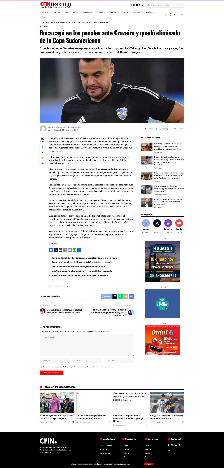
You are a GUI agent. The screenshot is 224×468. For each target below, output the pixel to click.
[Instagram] (140, 5)
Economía (159, 208)
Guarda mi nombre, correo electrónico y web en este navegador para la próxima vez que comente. (78, 367)
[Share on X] (160, 129)
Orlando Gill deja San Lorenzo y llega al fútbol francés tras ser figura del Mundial (56, 417)
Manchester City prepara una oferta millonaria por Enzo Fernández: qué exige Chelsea (128, 418)
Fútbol (45, 26)
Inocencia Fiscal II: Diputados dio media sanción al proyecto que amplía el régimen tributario (169, 175)
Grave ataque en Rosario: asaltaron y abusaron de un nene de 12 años (169, 188)
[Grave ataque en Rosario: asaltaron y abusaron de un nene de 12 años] (146, 189)
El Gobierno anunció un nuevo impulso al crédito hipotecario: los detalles (168, 202)
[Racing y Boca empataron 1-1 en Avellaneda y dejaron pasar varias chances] (167, 402)
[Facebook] (131, 5)
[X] (134, 5)
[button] (148, 464)
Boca (66, 286)
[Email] (163, 129)
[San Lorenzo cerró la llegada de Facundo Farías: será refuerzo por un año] (93, 402)
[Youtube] (179, 226)
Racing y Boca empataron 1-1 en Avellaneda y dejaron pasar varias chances (166, 417)
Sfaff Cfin (51, 127)
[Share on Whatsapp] (120, 296)
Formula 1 (159, 168)
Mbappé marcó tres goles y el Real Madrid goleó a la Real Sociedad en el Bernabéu (82, 262)
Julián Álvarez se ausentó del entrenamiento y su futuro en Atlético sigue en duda (82, 270)
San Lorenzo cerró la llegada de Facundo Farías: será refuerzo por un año (91, 417)
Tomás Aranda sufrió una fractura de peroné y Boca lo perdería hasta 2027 (79, 266)
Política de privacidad (103, 464)
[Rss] (143, 5)
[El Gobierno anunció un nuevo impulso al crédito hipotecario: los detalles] (146, 202)
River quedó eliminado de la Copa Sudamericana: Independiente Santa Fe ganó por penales (84, 257)
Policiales (159, 194)
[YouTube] (137, 5)
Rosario (165, 194)
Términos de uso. (123, 464)
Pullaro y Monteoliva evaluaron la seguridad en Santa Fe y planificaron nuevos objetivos (168, 146)
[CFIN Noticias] (56, 5)
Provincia (159, 152)
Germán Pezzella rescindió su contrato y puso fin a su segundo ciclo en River (80, 275)
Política (158, 181)
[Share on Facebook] (156, 129)
